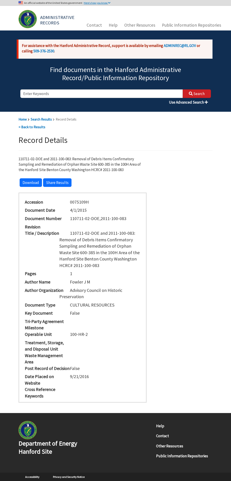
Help (113, 25)
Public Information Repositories (191, 25)
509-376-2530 (43, 51)
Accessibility (32, 477)
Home (22, 119)
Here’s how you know (96, 3)
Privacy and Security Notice (69, 477)
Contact (94, 25)
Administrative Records (57, 19)
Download (31, 182)
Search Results (41, 119)
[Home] (27, 19)
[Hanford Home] (27, 429)
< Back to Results (31, 127)
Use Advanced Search (187, 102)
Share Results (57, 182)
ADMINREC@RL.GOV (180, 45)
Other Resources (139, 25)
